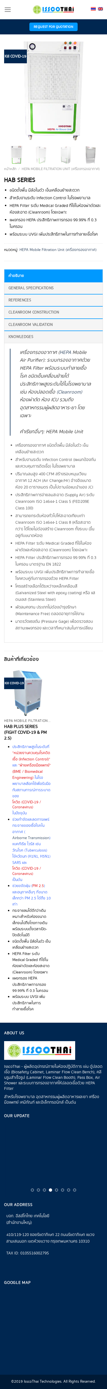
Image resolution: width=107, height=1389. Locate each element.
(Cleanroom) (69, 392)
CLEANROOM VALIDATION (31, 325)
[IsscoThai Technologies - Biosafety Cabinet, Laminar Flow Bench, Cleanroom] (53, 9)
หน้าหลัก (10, 169)
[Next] (94, 91)
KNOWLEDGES (21, 337)
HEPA (65, 352)
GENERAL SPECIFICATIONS (31, 288)
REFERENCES (20, 300)
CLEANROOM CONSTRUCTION (34, 312)
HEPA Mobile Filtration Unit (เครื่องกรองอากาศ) (61, 169)
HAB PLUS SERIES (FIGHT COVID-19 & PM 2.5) (25, 732)
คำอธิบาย (16, 276)
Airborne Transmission (30, 838)
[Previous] (13, 91)
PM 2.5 (38, 885)
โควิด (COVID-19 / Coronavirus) (26, 805)
